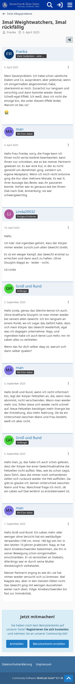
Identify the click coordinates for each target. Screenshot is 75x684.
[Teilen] (69, 40)
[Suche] (50, 5)
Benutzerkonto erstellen (49, 644)
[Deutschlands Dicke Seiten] (21, 5)
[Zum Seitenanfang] (68, 678)
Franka (11, 32)
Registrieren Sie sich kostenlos (47, 629)
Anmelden (17, 644)
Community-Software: (37, 678)
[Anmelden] (60, 5)
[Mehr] (68, 67)
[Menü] (70, 5)
